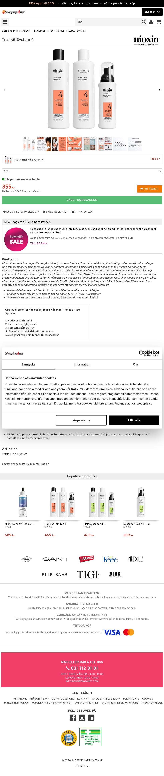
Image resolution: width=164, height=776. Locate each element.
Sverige (81, 766)
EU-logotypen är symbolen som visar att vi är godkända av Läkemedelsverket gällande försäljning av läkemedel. (82, 617)
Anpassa (79, 420)
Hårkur (60, 31)
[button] (159, 22)
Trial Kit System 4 (77, 31)
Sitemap (97, 760)
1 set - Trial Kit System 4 (86, 159)
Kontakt (83, 699)
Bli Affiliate (131, 699)
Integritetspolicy (16, 703)
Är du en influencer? (106, 699)
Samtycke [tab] (28, 364)
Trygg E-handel (152, 703)
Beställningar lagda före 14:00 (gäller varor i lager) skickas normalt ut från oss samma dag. (82, 606)
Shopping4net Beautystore (119, 703)
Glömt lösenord (63, 699)
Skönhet (25, 31)
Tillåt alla (134, 420)
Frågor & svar (39, 699)
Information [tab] (82, 364)
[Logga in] (151, 22)
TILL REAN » (38, 243)
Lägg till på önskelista (23, 212)
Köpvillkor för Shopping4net (52, 703)
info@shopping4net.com (82, 681)
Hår (51, 31)
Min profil (20, 699)
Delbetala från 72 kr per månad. (21, 191)
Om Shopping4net (86, 703)
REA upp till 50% (41, 3)
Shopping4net (10, 31)
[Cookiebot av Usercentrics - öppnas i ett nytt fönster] (141, 353)
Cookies (147, 699)
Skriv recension (56, 212)
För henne (39, 31)
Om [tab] (135, 364)
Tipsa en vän (83, 212)
